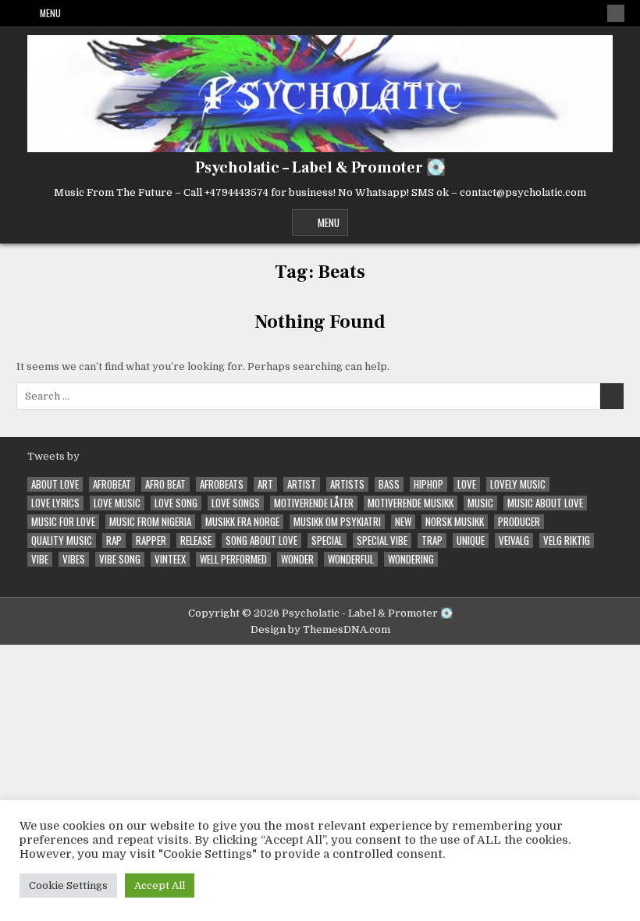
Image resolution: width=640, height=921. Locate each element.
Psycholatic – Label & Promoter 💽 (320, 168)
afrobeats (222, 484)
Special (327, 540)
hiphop (428, 484)
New (403, 521)
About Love (55, 484)
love (466, 484)
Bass (389, 484)
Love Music (117, 503)
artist (301, 484)
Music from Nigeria (150, 521)
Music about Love (545, 503)
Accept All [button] (159, 885)
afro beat (165, 484)
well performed (233, 559)
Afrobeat (112, 484)
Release (196, 540)
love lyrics (55, 503)
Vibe (39, 559)
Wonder (297, 559)
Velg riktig (566, 540)
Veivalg (514, 540)
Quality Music (61, 540)
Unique (471, 540)
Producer (519, 521)
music (480, 503)
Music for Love (63, 521)
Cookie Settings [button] (68, 885)
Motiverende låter (314, 503)
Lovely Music (518, 484)
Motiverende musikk (410, 503)
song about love (261, 540)
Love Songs (236, 503)
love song (176, 503)
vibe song (119, 559)
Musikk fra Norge (242, 521)
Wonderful (351, 559)
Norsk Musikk (454, 521)
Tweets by (53, 456)
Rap (114, 540)
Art (265, 484)
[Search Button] (615, 13)
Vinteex (170, 559)
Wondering (411, 559)
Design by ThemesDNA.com (320, 629)
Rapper (151, 540)
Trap (432, 540)
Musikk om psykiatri (337, 521)
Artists (347, 484)
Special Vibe (382, 540)
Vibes (73, 559)
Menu (50, 13)
